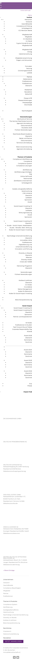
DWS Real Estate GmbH (12, 495)
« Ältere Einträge (9, 570)
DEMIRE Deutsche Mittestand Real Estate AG (14, 557)
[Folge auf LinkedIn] (14, 657)
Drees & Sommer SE (10, 527)
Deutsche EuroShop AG (12, 465)
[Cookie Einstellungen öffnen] (3, 658)
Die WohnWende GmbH (12, 418)
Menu (30, 15)
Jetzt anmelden (13, 641)
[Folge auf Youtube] (17, 657)
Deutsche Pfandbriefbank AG (15, 442)
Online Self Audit (25, 10)
